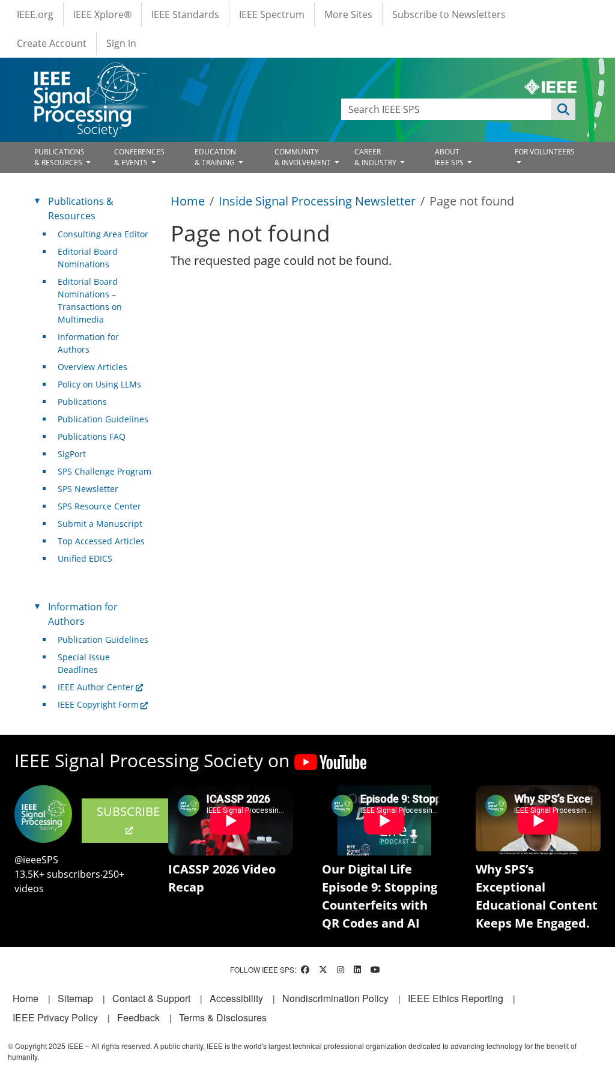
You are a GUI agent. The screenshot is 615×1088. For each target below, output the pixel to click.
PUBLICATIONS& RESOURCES (59, 157)
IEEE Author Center (96, 687)
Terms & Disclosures (223, 1017)
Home (188, 201)
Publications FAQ (92, 436)
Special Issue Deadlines (84, 663)
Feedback (138, 1017)
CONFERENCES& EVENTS (139, 157)
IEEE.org (35, 14)
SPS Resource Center (99, 506)
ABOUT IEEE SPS (450, 157)
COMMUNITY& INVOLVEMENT (303, 157)
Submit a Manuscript (100, 523)
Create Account (51, 43)
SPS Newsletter (88, 488)
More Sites (348, 14)
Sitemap (75, 998)
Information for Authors (88, 343)
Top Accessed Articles (101, 541)
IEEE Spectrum (271, 14)
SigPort (72, 454)
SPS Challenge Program (104, 471)
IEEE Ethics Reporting (455, 998)
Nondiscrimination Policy (335, 998)
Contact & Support (151, 998)
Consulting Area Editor (103, 234)
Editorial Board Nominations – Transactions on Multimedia (90, 300)
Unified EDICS (85, 558)
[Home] (89, 74)
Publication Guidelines (103, 419)
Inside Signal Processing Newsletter (317, 201)
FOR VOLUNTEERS (545, 152)
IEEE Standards (185, 14)
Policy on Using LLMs (99, 384)
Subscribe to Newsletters (449, 14)
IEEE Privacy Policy (55, 1017)
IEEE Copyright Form (98, 704)
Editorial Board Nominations (88, 258)
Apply (563, 109)
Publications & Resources (81, 208)
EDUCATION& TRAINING (216, 157)
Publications (82, 401)
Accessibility (236, 998)
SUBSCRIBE (128, 811)
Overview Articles (92, 366)
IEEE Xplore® (102, 14)
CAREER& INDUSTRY (376, 157)
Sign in (121, 43)
